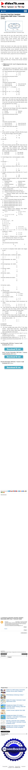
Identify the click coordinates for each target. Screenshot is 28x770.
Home (4, 11)
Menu (25, 11)
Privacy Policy (17, 766)
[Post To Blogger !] (20, 491)
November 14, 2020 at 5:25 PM (21, 621)
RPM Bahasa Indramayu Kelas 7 (15, 695)
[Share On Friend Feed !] (21, 491)
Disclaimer (23, 766)
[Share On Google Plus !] (10, 491)
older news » (24, 654)
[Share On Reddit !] (17, 491)
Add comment (23, 632)
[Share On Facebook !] (9, 491)
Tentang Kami (11, 766)
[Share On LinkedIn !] (19, 491)
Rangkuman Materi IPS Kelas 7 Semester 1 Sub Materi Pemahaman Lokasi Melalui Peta (16, 717)
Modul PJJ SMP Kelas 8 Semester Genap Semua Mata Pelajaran (15, 690)
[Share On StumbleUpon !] (13, 491)
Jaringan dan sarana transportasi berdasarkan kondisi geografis (15, 726)
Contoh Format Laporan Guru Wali (15, 710)
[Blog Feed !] (3, 492)
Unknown (6, 621)
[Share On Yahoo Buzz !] (24, 491)
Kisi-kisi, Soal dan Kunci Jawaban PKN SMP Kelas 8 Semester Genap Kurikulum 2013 (16, 722)
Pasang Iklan (5, 766)
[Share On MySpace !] (23, 491)
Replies (5, 628)
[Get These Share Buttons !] (25, 491)
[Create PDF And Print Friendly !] (2, 492)
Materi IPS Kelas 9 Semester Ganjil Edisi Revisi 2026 (15, 700)
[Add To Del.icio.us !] (12, 491)
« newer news (3, 654)
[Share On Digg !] (15, 491)
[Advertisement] (14, 429)
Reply (25, 627)
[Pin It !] (16, 491)
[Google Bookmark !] (1, 492)
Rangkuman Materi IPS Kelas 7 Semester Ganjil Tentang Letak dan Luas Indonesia (16, 706)
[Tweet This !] (8, 491)
